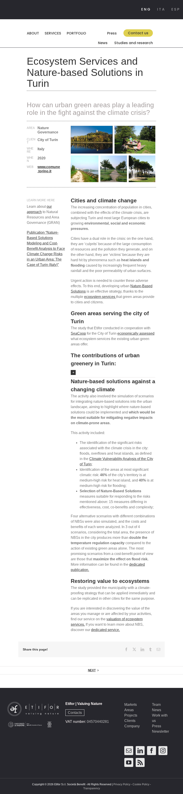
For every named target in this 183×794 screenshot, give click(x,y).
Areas (129, 710)
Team (156, 704)
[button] (87, 42)
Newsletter (160, 731)
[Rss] (140, 762)
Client (31, 141)
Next (92, 670)
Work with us (160, 718)
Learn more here (41, 200)
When (30, 159)
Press (156, 726)
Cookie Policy (141, 784)
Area (31, 128)
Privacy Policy (121, 784)
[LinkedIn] (140, 750)
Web (30, 167)
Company (132, 726)
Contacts (75, 713)
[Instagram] (162, 750)
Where (30, 150)
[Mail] (128, 750)
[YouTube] (128, 762)
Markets (130, 704)
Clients (129, 721)
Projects (130, 715)
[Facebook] (151, 750)
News (156, 710)
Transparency (91, 788)
